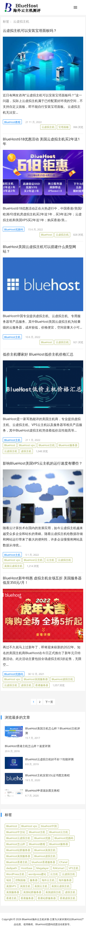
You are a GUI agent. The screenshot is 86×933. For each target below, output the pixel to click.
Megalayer (42, 868)
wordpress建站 (37, 874)
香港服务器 (41, 685)
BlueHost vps (27, 445)
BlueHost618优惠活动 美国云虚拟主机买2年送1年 (41, 141)
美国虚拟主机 (53, 892)
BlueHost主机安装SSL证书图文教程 (47, 775)
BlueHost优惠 (42, 838)
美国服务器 (12, 892)
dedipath (11, 868)
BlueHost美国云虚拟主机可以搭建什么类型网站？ (39, 249)
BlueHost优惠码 (13, 229)
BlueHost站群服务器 (18, 850)
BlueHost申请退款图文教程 (42, 790)
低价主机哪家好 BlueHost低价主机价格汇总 (38, 354)
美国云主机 (40, 886)
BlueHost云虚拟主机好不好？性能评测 (49, 759)
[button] (75, 8)
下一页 (49, 702)
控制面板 (20, 880)
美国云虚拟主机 (13, 566)
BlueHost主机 (12, 337)
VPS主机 (73, 868)
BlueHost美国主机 (45, 850)
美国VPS (11, 886)
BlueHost (46, 234)
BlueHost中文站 (15, 832)
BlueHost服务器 (68, 445)
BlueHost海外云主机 (33, 919)
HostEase (26, 868)
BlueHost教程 (12, 122)
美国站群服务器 (32, 892)
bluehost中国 (49, 826)
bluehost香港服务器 (43, 862)
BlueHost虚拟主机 (62, 679)
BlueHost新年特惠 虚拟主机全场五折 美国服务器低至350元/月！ (42, 580)
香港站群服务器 (47, 898)
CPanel (63, 862)
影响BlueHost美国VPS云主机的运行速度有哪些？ (42, 463)
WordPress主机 (15, 874)
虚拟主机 (26, 451)
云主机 (50, 560)
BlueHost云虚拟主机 (18, 838)
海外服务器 (65, 880)
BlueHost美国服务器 (36, 679)
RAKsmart (59, 868)
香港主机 (11, 898)
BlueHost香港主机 (17, 862)
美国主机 (25, 886)
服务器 (34, 880)
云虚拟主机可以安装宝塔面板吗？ (30, 30)
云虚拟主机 (48, 127)
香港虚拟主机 (67, 898)
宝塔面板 (63, 127)
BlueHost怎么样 (15, 844)
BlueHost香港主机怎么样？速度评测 (27, 746)
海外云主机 (48, 880)
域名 (8, 880)
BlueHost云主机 (33, 560)
